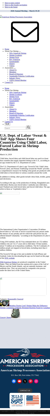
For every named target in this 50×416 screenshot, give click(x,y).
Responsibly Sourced (15, 299)
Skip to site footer (11, 7)
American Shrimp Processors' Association (30, 411)
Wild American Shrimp (8, 262)
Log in (31, 413)
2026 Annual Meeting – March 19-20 (25, 11)
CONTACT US (25, 390)
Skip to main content (12, 3)
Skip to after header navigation (16, 5)
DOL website (10, 258)
